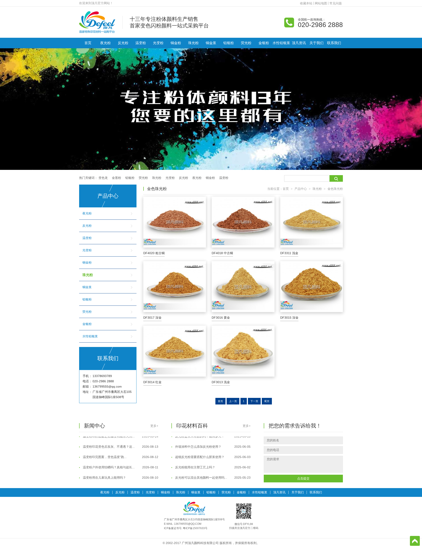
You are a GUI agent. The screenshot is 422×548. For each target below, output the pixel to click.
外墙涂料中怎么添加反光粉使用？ (212, 439)
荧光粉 (246, 43)
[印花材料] (97, 22)
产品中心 (301, 188)
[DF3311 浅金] (311, 222)
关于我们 (316, 43)
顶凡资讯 (299, 43)
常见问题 (335, 3)
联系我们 (334, 43)
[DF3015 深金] (311, 286)
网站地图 (321, 3)
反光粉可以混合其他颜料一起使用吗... (212, 470)
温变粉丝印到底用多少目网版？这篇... (212, 480)
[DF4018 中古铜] (243, 222)
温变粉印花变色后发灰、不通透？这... (120, 439)
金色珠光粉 (335, 188)
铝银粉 (228, 43)
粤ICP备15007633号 (195, 528)
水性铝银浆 (281, 43)
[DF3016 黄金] (243, 286)
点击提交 (303, 478)
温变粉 (140, 43)
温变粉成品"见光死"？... (120, 480)
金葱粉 (116, 178)
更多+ (154, 426)
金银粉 (263, 43)
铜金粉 (176, 43)
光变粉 (158, 43)
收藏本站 (306, 3)
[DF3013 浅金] (243, 351)
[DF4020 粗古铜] (174, 222)
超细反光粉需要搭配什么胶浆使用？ (212, 449)
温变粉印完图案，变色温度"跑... (120, 449)
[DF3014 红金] (174, 351)
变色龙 (103, 178)
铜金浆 (211, 43)
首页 (87, 43)
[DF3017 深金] (174, 286)
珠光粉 (193, 43)
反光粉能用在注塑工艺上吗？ (212, 460)
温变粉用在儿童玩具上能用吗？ (120, 470)
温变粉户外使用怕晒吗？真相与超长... (120, 460)
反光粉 (123, 43)
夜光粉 (105, 43)
